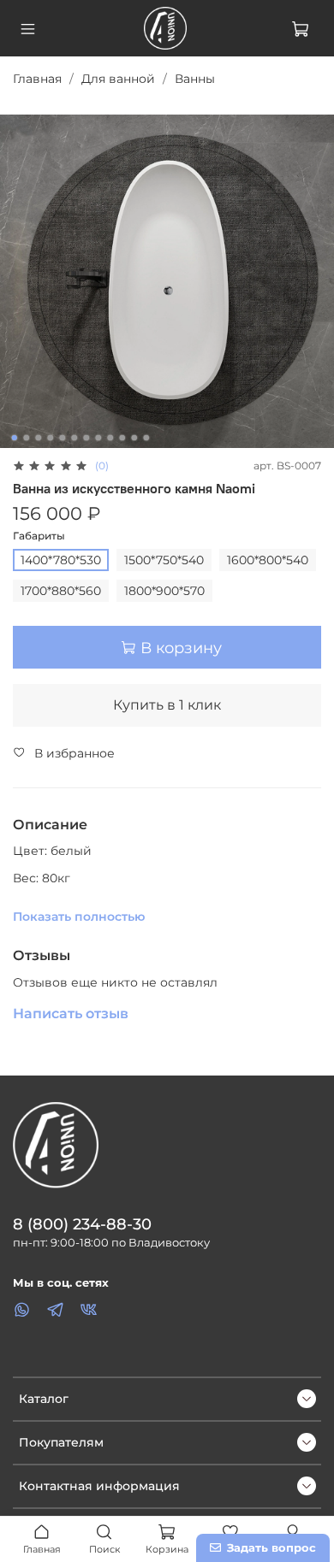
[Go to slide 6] (74, 437)
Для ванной (118, 78)
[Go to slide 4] (50, 437)
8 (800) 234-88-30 (82, 1224)
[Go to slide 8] (98, 437)
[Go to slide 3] (38, 437)
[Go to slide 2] (26, 437)
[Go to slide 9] (110, 437)
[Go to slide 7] (86, 437)
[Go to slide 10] (122, 437)
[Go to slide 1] (14, 437)
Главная (37, 78)
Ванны (195, 78)
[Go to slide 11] (134, 437)
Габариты (39, 536)
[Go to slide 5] (62, 437)
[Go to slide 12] (146, 437)
